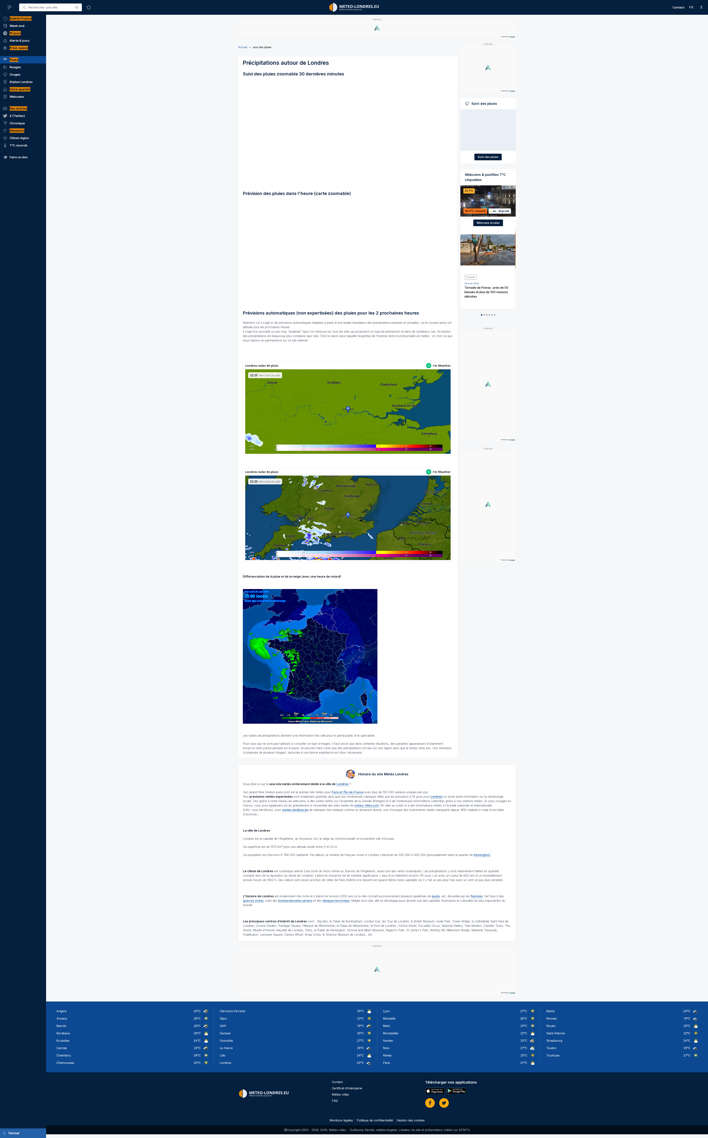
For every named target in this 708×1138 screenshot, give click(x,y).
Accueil (242, 47)
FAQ (335, 1101)
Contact (678, 7)
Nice (386, 1048)
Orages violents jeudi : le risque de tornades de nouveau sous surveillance (487, 292)
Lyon (386, 1011)
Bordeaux (63, 1033)
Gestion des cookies (411, 1120)
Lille (222, 1055)
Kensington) (482, 855)
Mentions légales (341, 1120)
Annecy (61, 1018)
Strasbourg (554, 1040)
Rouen (551, 1026)
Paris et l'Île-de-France (348, 792)
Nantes (388, 1040)
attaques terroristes (336, 900)
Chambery (63, 1055)
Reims (550, 1011)
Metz (386, 1026)
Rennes (551, 1018)
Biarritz (61, 1026)
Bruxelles (63, 1040)
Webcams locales (488, 222)
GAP (223, 1026)
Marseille (389, 1018)
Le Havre (226, 1048)
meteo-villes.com (366, 805)
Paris (386, 1063)
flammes (477, 896)
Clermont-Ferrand (232, 1011)
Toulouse (552, 1055)
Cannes (61, 1048)
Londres (225, 1063)
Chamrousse (65, 1063)
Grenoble (226, 1040)
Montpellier (391, 1033)
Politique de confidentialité (375, 1120)
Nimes (387, 1055)
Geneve (225, 1033)
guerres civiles (253, 900)
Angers (61, 1011)
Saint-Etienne (555, 1033)
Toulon (551, 1048)
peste (436, 896)
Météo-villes (340, 1094)
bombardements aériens (295, 900)
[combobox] (50, 7)
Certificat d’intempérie (347, 1088)
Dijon (223, 1018)
